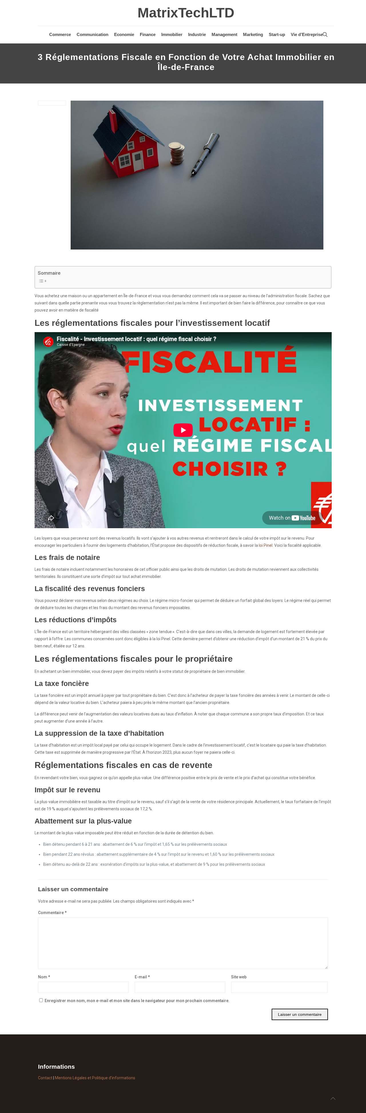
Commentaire (52, 912)
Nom (44, 977)
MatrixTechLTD (186, 12)
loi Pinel (265, 545)
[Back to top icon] (333, 1098)
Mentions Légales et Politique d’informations (95, 1078)
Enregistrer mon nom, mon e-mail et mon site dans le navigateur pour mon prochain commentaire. (137, 1000)
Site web (238, 977)
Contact (45, 1078)
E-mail (142, 977)
